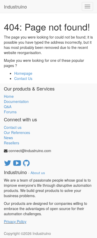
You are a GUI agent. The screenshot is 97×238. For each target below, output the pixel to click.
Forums (10, 111)
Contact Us (23, 78)
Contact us (12, 127)
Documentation (16, 101)
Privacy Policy (15, 221)
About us (38, 172)
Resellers (11, 142)
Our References (17, 132)
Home (9, 96)
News (8, 137)
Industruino (15, 6)
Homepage (23, 73)
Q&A (7, 106)
